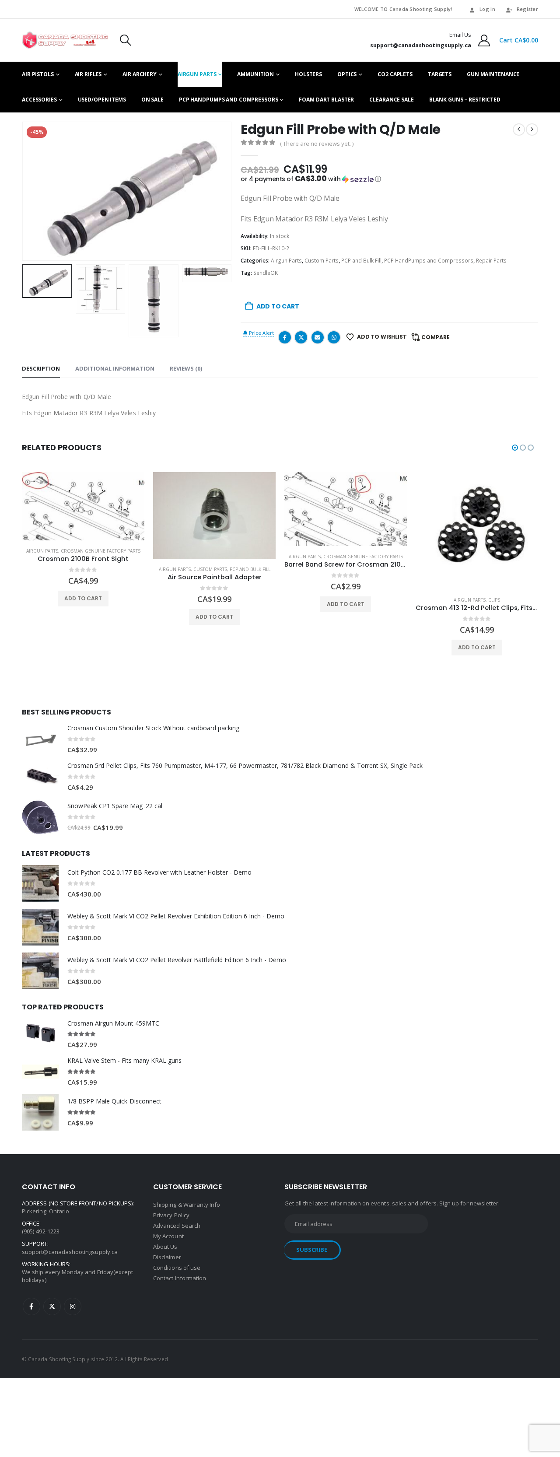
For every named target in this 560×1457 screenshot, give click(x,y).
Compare (435, 337)
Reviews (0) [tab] (186, 368)
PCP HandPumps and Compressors (228, 99)
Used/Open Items (102, 99)
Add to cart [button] (83, 598)
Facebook (285, 337)
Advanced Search (176, 1225)
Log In (487, 9)
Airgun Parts (197, 74)
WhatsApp (334, 337)
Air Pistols (38, 74)
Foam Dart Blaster (326, 99)
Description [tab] (41, 368)
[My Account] (484, 40)
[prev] (519, 129)
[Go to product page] (83, 506)
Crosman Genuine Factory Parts (100, 551)
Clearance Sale (391, 99)
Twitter (301, 337)
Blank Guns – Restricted (464, 99)
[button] (125, 40)
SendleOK (265, 273)
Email (318, 337)
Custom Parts (321, 260)
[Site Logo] (65, 40)
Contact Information (179, 1278)
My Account (168, 1236)
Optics (347, 74)
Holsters (308, 74)
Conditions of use (176, 1267)
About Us (165, 1246)
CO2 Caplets (395, 74)
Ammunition (255, 74)
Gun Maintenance (493, 74)
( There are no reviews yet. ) (317, 143)
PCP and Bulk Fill (361, 260)
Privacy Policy (171, 1215)
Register (527, 9)
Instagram (72, 1306)
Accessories (39, 99)
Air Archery (139, 74)
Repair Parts (491, 260)
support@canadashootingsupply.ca (70, 1252)
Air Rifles (88, 74)
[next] (532, 129)
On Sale (152, 99)
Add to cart (277, 306)
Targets (440, 74)
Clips (494, 600)
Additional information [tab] (114, 368)
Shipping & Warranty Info (186, 1204)
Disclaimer (167, 1257)
